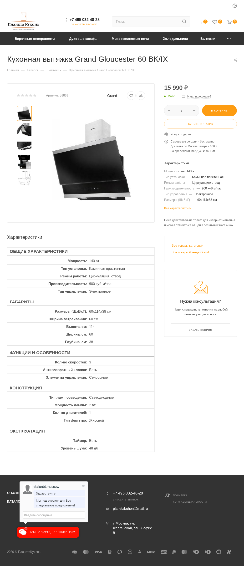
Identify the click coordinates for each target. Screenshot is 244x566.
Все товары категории (187, 245)
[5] (34, 96)
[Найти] (184, 21)
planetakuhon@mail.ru (130, 508)
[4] (30, 96)
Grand (112, 96)
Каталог (14, 501)
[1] (18, 96)
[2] (22, 96)
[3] (26, 96)
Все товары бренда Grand (190, 252)
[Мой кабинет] (235, 6)
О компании (18, 493)
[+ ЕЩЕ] (229, 38)
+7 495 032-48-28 (85, 20)
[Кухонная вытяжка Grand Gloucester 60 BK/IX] (91, 159)
